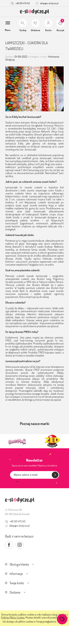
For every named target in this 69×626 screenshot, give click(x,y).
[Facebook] (9, 545)
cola (60, 226)
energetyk (10, 229)
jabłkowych (57, 223)
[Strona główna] (34, 11)
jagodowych (27, 223)
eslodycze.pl (57, 381)
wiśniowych (42, 223)
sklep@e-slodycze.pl (49, 3)
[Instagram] (20, 545)
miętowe (26, 226)
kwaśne (16, 226)
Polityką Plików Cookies (13, 617)
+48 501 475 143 (22, 3)
